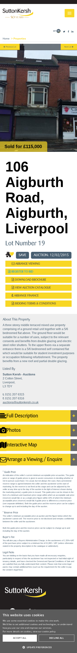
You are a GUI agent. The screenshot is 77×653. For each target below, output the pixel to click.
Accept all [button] (20, 637)
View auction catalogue (32, 287)
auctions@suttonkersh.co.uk (20, 402)
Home (6, 38)
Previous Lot (10, 47)
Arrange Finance (26, 295)
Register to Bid (22, 271)
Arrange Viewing (27, 263)
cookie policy (49, 631)
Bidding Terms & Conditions (35, 303)
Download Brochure (30, 279)
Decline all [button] (56, 637)
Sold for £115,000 (23, 146)
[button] (38, 647)
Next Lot (68, 47)
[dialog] (38, 631)
